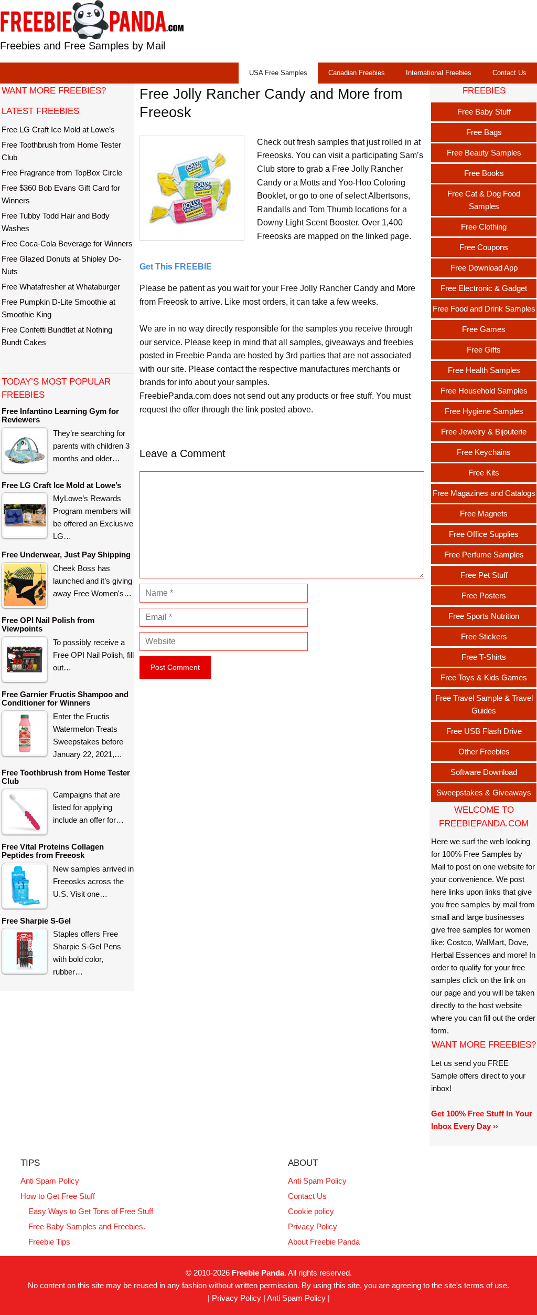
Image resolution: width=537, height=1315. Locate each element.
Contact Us (509, 73)
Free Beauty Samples (484, 152)
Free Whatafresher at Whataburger (61, 286)
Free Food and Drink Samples (484, 308)
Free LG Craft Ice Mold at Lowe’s (58, 129)
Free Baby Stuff (484, 111)
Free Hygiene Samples (484, 411)
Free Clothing (484, 226)
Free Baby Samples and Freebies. (86, 1226)
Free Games (484, 329)
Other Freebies (484, 751)
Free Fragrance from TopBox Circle (62, 172)
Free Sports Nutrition (483, 616)
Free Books (484, 173)
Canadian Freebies (356, 73)
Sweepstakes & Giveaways (483, 792)
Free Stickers (484, 636)
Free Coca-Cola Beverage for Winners (67, 243)
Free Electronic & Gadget (484, 288)
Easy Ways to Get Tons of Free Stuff (90, 1211)
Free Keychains (484, 452)
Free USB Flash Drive (484, 731)
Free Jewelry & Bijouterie (484, 431)
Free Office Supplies (484, 534)
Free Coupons (483, 247)
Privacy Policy (312, 1226)
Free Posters (483, 595)
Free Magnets (484, 513)
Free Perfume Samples (484, 554)
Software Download (483, 772)
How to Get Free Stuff (57, 1196)
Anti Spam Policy (49, 1180)
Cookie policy (311, 1211)
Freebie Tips (49, 1241)
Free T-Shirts (483, 657)
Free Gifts (484, 349)
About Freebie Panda (324, 1241)
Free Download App (484, 267)
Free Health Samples (484, 370)
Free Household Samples (484, 390)
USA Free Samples (278, 73)
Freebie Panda (258, 1272)
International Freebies (438, 73)
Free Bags (484, 132)
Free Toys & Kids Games (484, 677)
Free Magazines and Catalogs (484, 493)
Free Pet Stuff (484, 575)
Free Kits (483, 472)
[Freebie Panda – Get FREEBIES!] (92, 19)
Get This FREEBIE (175, 266)
